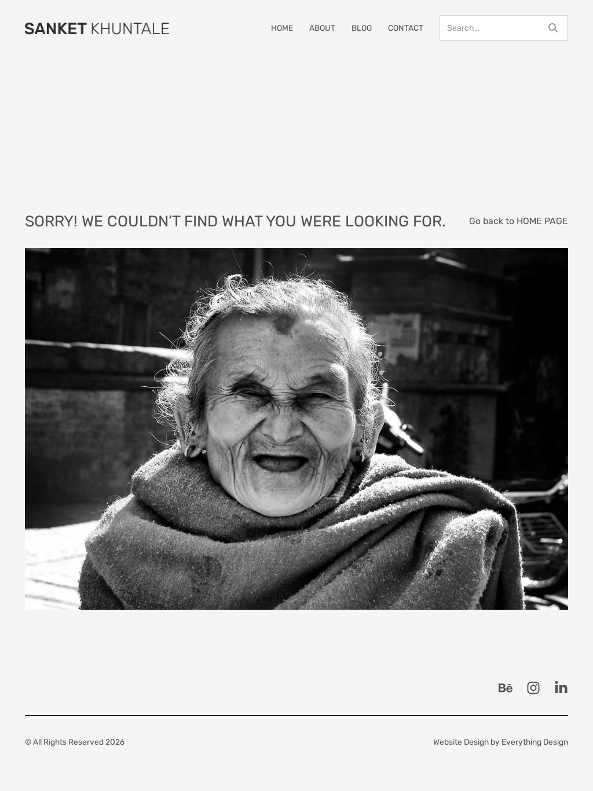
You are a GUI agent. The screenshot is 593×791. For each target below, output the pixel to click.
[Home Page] (97, 28)
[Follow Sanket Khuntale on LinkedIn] (561, 688)
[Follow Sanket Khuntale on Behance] (506, 688)
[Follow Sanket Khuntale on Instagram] (533, 688)
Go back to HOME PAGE (518, 220)
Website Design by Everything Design (500, 741)
